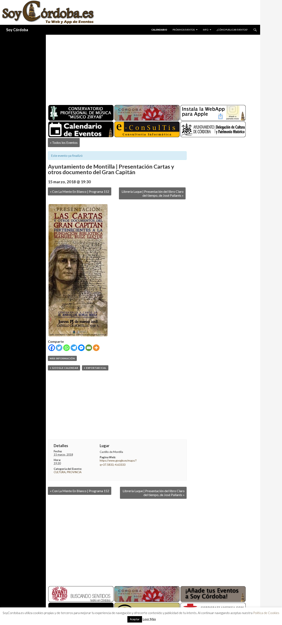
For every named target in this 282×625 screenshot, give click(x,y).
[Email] (88, 347)
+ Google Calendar (64, 368)
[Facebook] (51, 347)
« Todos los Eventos (64, 142)
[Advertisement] (149, 68)
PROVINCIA (74, 472)
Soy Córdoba (17, 29)
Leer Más (149, 619)
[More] (96, 347)
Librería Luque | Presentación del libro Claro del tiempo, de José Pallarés (153, 193)
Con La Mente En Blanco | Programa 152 (79, 191)
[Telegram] (74, 347)
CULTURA (60, 472)
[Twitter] (59, 347)
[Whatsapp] (66, 347)
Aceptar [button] (135, 619)
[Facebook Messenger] (81, 347)
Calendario (159, 29)
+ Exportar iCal (95, 368)
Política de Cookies (266, 613)
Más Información (62, 358)
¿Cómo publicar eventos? (232, 29)
